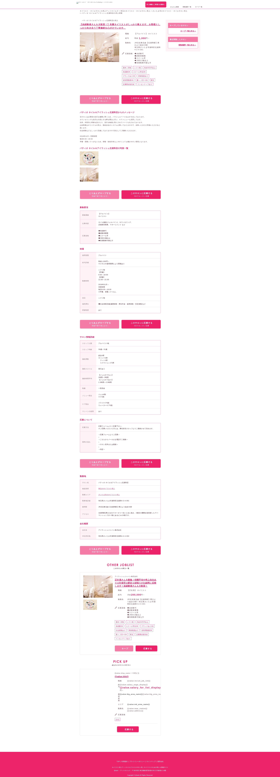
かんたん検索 (174, 7)
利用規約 (125, 761)
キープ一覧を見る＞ (188, 31)
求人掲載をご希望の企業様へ (156, 4)
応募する (147, 649)
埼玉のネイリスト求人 (106, 488)
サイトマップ (151, 761)
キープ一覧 (198, 7)
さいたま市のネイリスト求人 (109, 495)
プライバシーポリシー (137, 761)
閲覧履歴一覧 (187, 7)
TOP (118, 761)
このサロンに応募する (142, 99)
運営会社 (160, 761)
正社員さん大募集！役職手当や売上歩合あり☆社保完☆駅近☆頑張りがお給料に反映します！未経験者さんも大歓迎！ (135, 583)
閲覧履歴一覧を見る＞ (187, 45)
